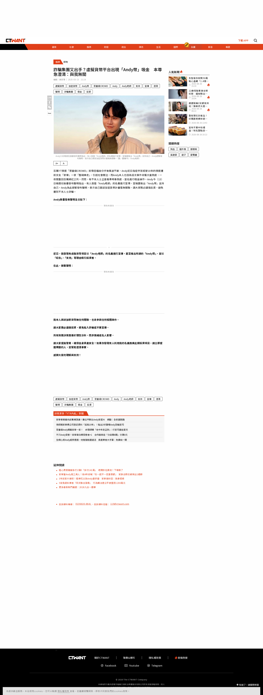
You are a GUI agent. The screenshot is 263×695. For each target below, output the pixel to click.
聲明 (57, 91)
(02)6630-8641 (83, 503)
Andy (114, 86)
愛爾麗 (193, 154)
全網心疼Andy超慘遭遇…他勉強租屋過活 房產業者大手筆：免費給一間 (91, 439)
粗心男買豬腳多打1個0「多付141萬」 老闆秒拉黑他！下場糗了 (91, 470)
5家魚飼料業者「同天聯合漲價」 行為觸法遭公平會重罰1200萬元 (92, 483)
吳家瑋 (62, 79)
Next (49, 113)
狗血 (172, 149)
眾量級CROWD (101, 86)
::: (38, 47)
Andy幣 (85, 86)
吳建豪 (173, 154)
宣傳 (147, 86)
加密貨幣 (73, 86)
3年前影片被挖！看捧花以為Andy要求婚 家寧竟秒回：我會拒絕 (91, 478)
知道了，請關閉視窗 (249, 684)
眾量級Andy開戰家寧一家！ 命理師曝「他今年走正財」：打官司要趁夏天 (92, 429)
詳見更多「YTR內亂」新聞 (69, 413)
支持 (138, 86)
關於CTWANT (101, 657)
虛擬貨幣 (59, 86)
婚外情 (182, 149)
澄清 (156, 86)
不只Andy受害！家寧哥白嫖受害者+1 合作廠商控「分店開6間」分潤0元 (92, 434)
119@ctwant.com (119, 503)
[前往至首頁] (15, 40)
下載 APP (243, 40)
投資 (88, 91)
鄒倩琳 (193, 149)
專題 (228, 47)
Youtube (134, 665)
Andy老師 (126, 86)
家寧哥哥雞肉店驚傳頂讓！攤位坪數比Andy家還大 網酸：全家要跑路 (90, 419)
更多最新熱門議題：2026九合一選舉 (77, 487)
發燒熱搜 (182, 657)
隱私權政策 (64, 691)
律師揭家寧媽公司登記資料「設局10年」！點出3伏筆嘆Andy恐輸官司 (90, 424)
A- (64, 163)
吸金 (80, 91)
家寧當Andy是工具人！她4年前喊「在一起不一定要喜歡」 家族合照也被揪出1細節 (100, 474)
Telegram (156, 665)
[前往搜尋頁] (255, 40)
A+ (57, 163)
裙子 (183, 154)
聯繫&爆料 (129, 657)
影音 (210, 47)
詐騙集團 (68, 91)
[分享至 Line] (49, 98)
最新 (54, 47)
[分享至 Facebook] (49, 102)
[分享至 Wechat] (49, 107)
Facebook (110, 665)
